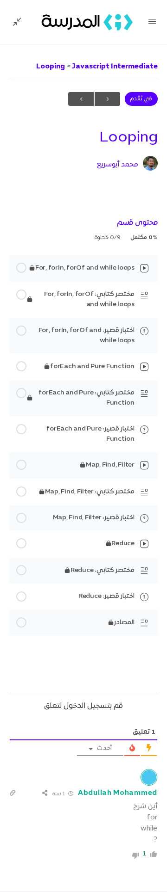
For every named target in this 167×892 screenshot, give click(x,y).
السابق (107, 99)
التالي (81, 99)
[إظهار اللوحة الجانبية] (19, 22)
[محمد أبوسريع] (150, 164)
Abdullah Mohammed (117, 793)
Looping (50, 66)
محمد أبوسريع (117, 164)
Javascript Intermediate (114, 66)
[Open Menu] (152, 22)
